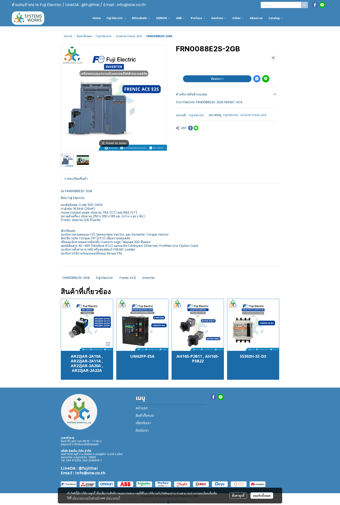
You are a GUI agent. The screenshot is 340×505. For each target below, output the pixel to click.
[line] (322, 5)
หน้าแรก (141, 408)
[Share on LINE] (196, 128)
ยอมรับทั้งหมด (262, 495)
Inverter (148, 278)
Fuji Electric (104, 36)
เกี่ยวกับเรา (143, 423)
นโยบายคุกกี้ (113, 498)
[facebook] (315, 5)
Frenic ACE (127, 278)
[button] (284, 5)
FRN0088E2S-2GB (76, 278)
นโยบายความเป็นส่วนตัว (86, 498)
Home (68, 36)
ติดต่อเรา (217, 78)
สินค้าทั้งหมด (84, 36)
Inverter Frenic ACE (129, 36)
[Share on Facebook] (190, 128)
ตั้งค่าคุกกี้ (238, 495)
